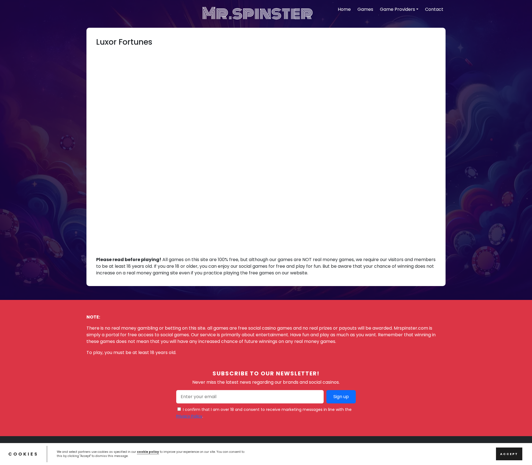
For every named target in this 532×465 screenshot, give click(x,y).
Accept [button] (509, 454)
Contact (434, 9)
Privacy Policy (189, 416)
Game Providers (397, 9)
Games (365, 9)
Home (344, 9)
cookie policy (148, 451)
